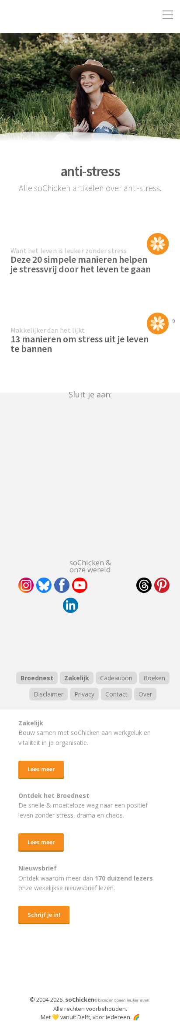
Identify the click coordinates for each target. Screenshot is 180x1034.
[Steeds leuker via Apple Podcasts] (113, 641)
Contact (116, 694)
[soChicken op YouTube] (79, 585)
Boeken (154, 678)
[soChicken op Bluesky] (44, 585)
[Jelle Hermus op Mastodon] (103, 605)
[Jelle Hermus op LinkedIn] (70, 605)
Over (145, 694)
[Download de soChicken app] (67, 968)
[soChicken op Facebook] (61, 585)
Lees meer (41, 769)
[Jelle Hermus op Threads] (144, 585)
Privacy (84, 694)
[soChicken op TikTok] (112, 585)
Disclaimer (48, 694)
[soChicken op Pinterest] (162, 585)
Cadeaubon (116, 678)
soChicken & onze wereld (90, 565)
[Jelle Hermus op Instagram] (26, 585)
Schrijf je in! (44, 915)
